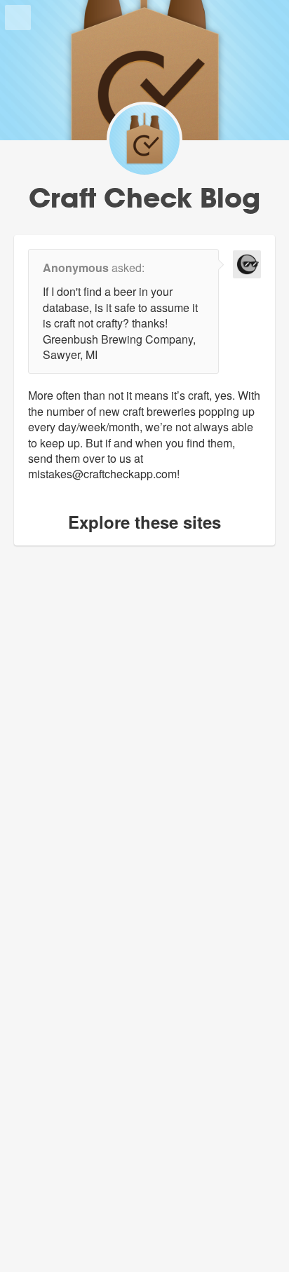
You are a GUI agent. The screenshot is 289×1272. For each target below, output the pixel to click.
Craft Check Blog (144, 197)
